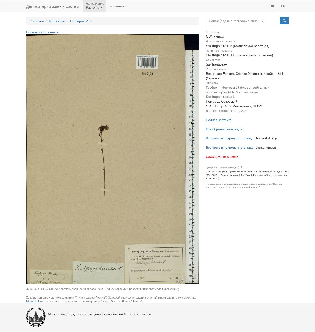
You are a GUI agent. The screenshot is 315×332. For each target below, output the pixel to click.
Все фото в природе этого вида (229, 138)
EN (283, 6)
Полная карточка (219, 119)
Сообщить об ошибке (222, 156)
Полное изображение (42, 32)
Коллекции (118, 6)
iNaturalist (32, 301)
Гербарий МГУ (81, 20)
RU (272, 6)
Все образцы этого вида (224, 129)
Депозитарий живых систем (52, 6)
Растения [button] (93, 7)
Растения (37, 20)
